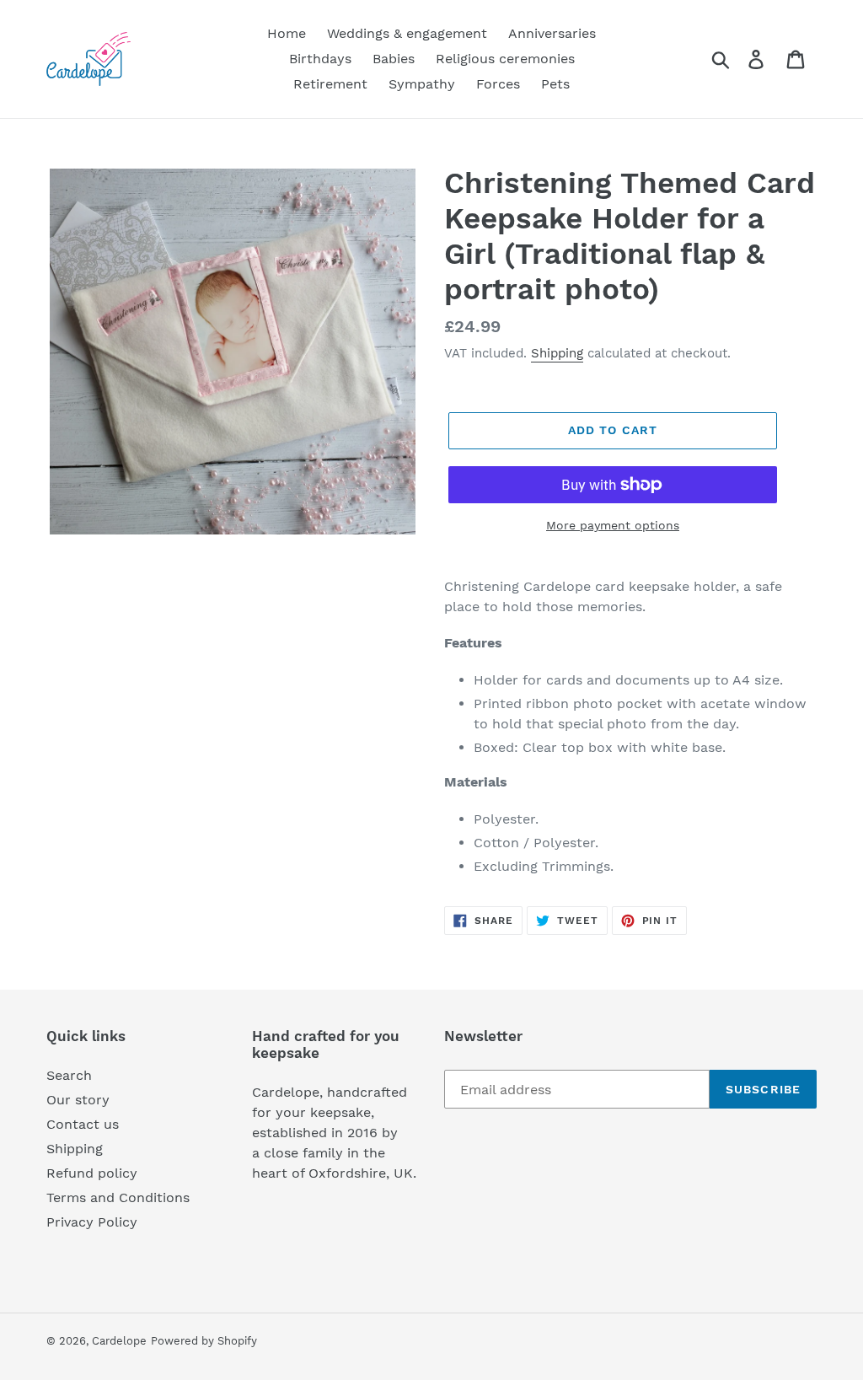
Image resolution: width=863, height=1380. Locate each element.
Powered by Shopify (204, 1340)
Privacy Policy (91, 1222)
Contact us (82, 1124)
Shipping (557, 353)
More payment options (612, 525)
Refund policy (91, 1173)
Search (69, 1075)
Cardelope (119, 1340)
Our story (78, 1100)
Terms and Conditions (118, 1197)
